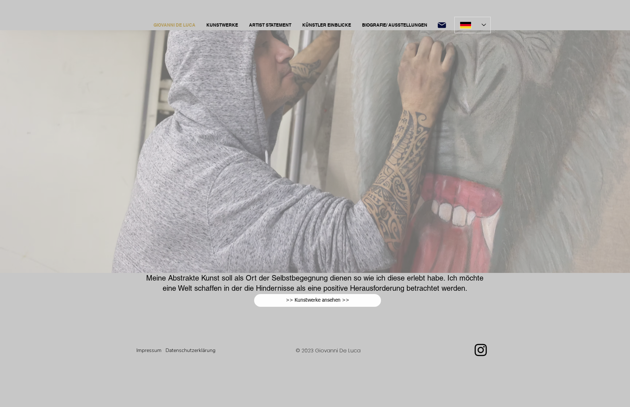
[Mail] (441, 25)
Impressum (149, 350)
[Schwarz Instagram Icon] (480, 350)
